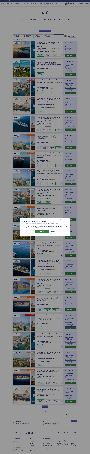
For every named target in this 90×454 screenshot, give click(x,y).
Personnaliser (52, 231)
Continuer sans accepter (64, 219)
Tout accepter (42, 231)
